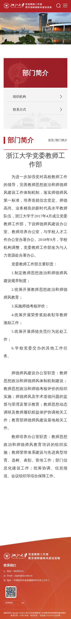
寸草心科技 (24, 615)
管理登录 (34, 615)
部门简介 (61, 140)
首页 (51, 140)
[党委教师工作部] (28, 5)
